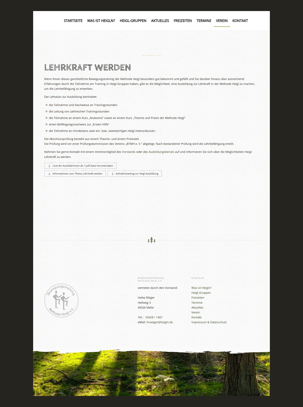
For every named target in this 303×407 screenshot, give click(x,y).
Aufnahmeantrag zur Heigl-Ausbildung (137, 173)
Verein (195, 312)
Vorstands (128, 152)
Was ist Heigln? (101, 20)
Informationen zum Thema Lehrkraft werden (77, 173)
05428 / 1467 (153, 317)
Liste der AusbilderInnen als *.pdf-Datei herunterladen (83, 165)
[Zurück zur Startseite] (48, 20)
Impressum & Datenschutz (209, 322)
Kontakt (240, 20)
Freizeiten (183, 20)
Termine (204, 20)
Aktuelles (160, 20)
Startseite (73, 20)
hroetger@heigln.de (160, 322)
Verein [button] (222, 20)
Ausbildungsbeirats (161, 152)
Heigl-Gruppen (133, 20)
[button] (151, 371)
